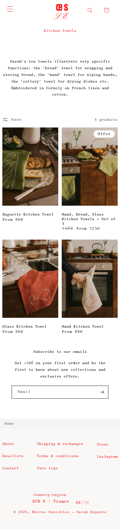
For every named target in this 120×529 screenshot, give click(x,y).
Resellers (12, 456)
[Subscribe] (102, 392)
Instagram (107, 456)
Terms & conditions (58, 456)
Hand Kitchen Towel (83, 326)
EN (78, 502)
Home (9, 423)
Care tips (47, 468)
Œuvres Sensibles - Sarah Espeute (69, 512)
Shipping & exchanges (60, 444)
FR (86, 502)
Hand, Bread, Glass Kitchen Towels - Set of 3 (88, 219)
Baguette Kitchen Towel (28, 214)
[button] (90, 10)
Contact (10, 468)
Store (102, 444)
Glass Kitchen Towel (24, 326)
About (8, 444)
